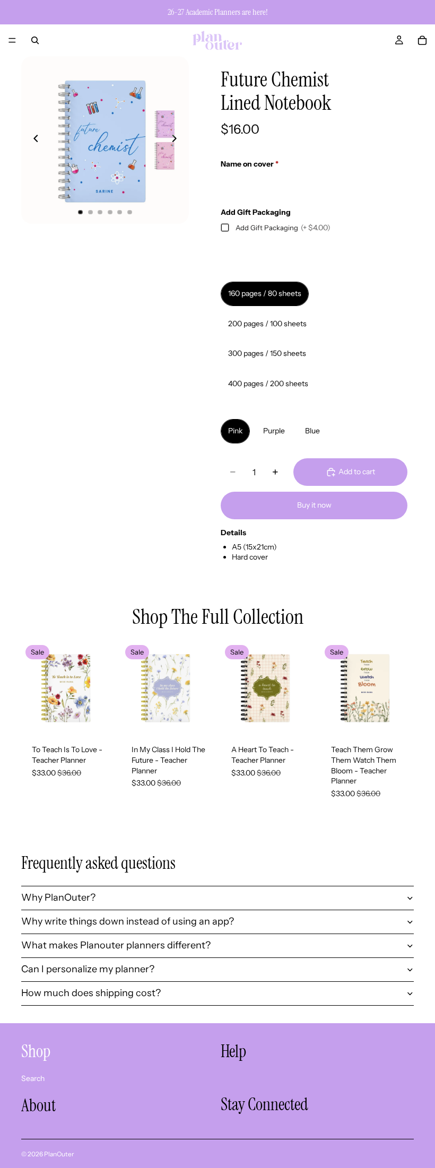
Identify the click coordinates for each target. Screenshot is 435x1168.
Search (33, 1078)
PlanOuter (59, 1154)
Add (107, 717)
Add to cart (356, 471)
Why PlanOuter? (58, 897)
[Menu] (12, 40)
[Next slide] (177, 140)
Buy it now (314, 505)
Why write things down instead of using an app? (127, 921)
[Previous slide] (33, 140)
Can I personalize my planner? (87, 969)
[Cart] (422, 40)
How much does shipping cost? (91, 993)
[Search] (35, 40)
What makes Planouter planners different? (116, 945)
